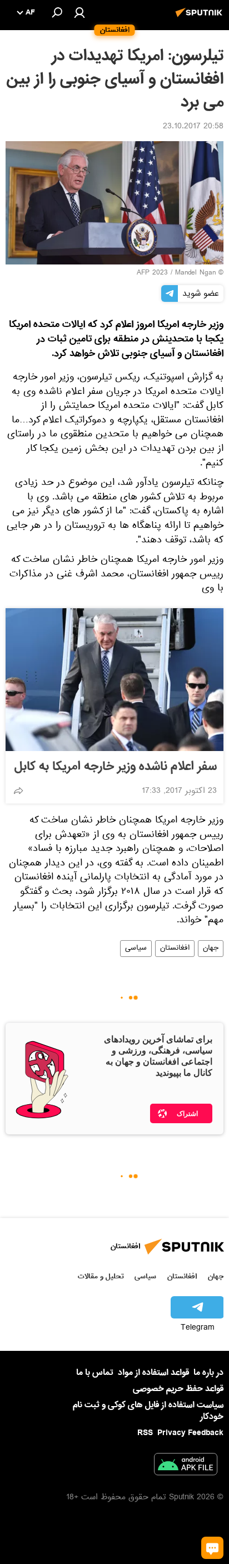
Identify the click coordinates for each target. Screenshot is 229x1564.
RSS (145, 1433)
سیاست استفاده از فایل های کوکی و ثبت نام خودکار (148, 1411)
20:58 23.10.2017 (193, 127)
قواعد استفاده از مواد (153, 1372)
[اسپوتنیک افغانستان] (200, 18)
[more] (18, 790)
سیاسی (136, 948)
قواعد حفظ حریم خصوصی (178, 1389)
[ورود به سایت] (79, 12)
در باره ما (208, 1372)
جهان (210, 948)
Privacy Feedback (190, 1433)
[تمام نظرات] (212, 1548)
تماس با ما (94, 1373)
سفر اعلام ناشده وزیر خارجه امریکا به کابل (115, 767)
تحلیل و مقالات (101, 1276)
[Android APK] (185, 1466)
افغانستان (175, 948)
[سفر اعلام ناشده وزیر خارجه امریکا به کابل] (114, 679)
